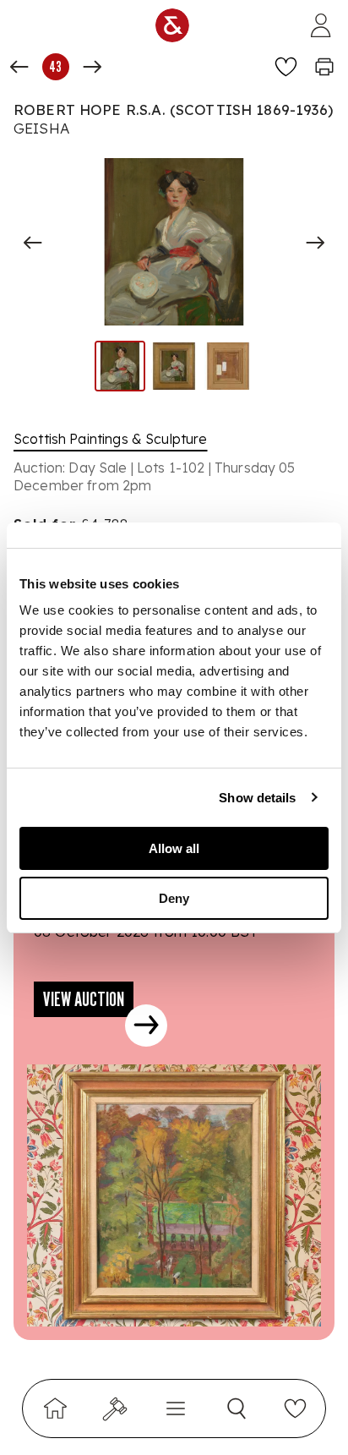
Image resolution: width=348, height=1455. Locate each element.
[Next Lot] (92, 67)
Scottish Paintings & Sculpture (111, 438)
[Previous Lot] (19, 67)
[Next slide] (315, 243)
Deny (174, 898)
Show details (257, 797)
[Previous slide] (33, 243)
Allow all (174, 848)
